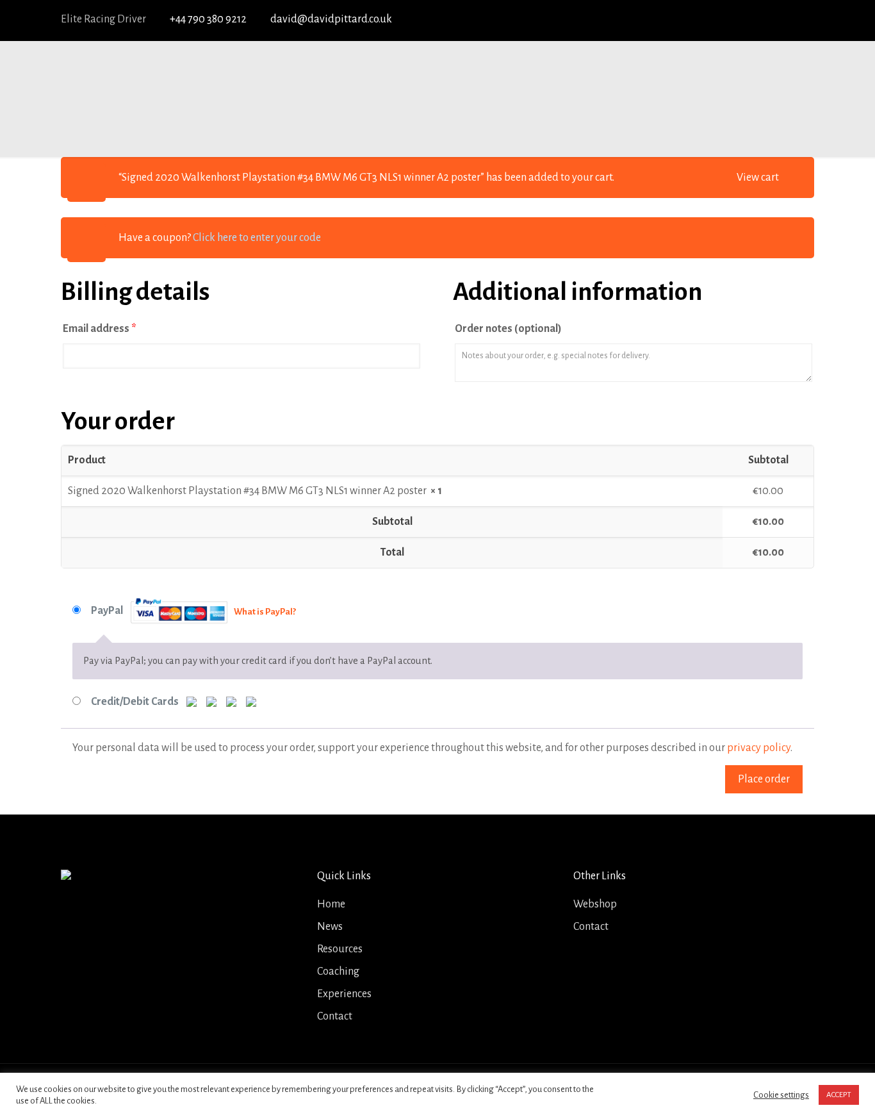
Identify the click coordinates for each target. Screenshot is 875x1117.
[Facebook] (710, 20)
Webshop (595, 904)
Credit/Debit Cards (136, 701)
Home (331, 904)
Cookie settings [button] (781, 1095)
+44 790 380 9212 (208, 19)
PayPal (193, 610)
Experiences (344, 994)
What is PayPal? (265, 611)
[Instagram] (804, 20)
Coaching (338, 971)
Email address (99, 329)
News (330, 926)
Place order (764, 779)
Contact (334, 1016)
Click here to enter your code (257, 238)
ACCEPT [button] (838, 1095)
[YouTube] (757, 20)
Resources (340, 949)
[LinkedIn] (780, 20)
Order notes (508, 329)
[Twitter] (734, 20)
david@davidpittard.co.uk (331, 19)
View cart (758, 177)
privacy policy (758, 748)
